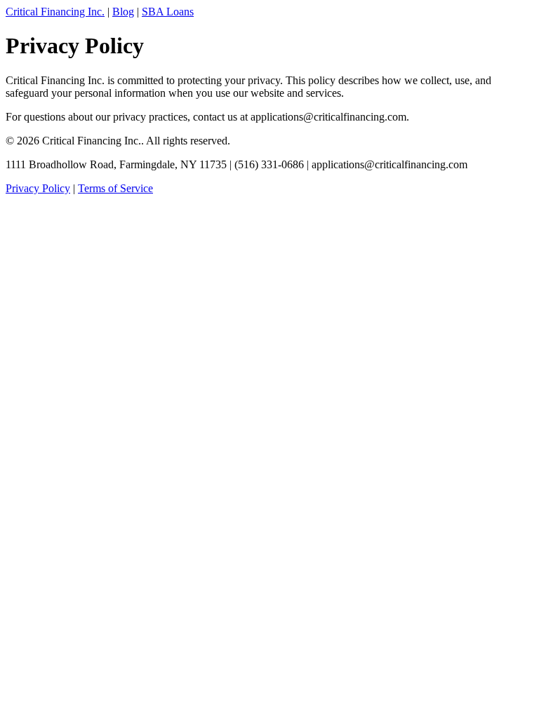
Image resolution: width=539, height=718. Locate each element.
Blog (123, 12)
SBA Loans (168, 12)
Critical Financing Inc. (55, 12)
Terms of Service (115, 188)
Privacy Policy (38, 188)
